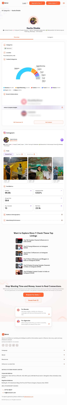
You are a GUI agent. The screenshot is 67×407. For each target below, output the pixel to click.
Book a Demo (52, 3)
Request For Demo (32, 295)
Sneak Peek (32, 300)
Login (24, 3)
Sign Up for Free (36, 3)
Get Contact (48, 122)
